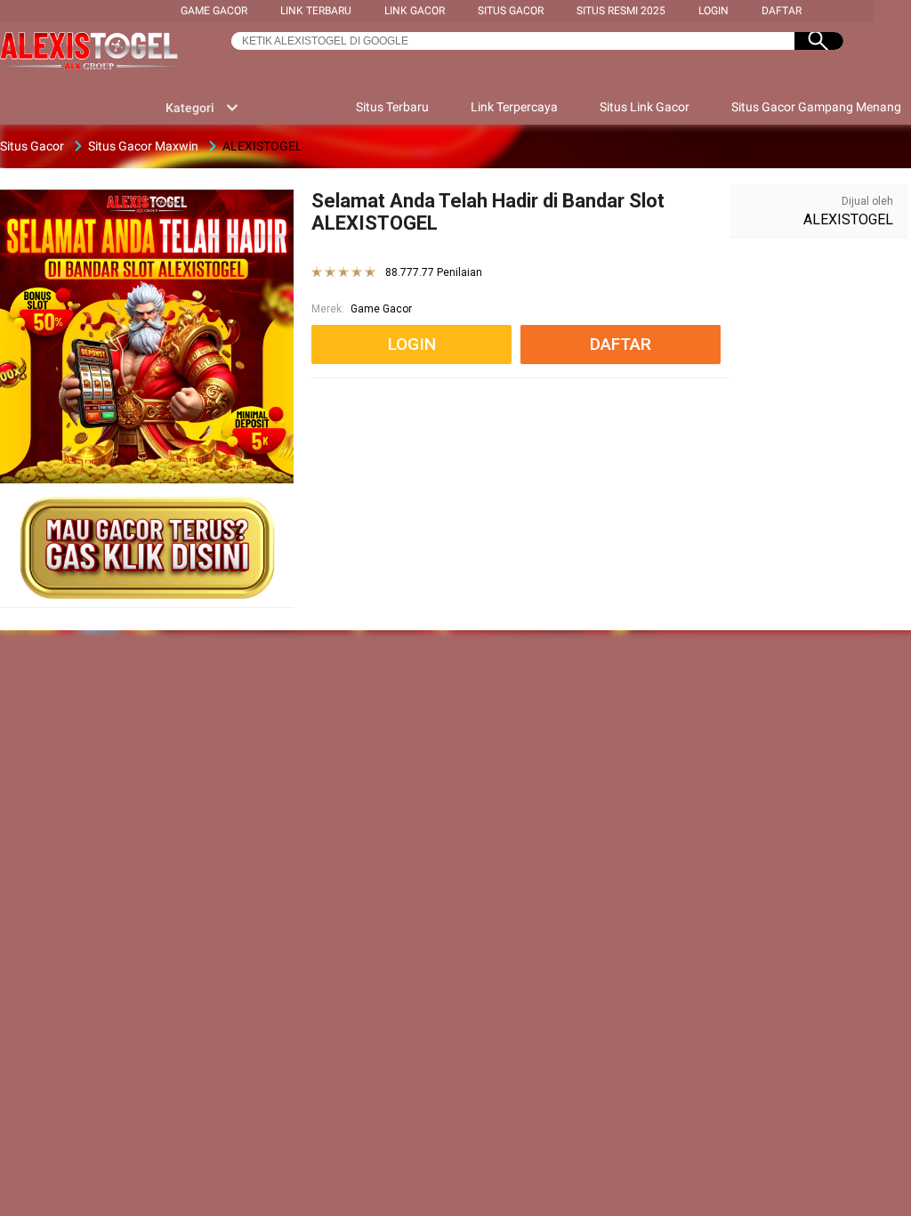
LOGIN (713, 10)
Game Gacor (214, 10)
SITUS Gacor (511, 10)
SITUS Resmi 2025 (620, 10)
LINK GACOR (414, 10)
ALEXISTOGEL (848, 219)
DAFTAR (782, 10)
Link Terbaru (315, 10)
